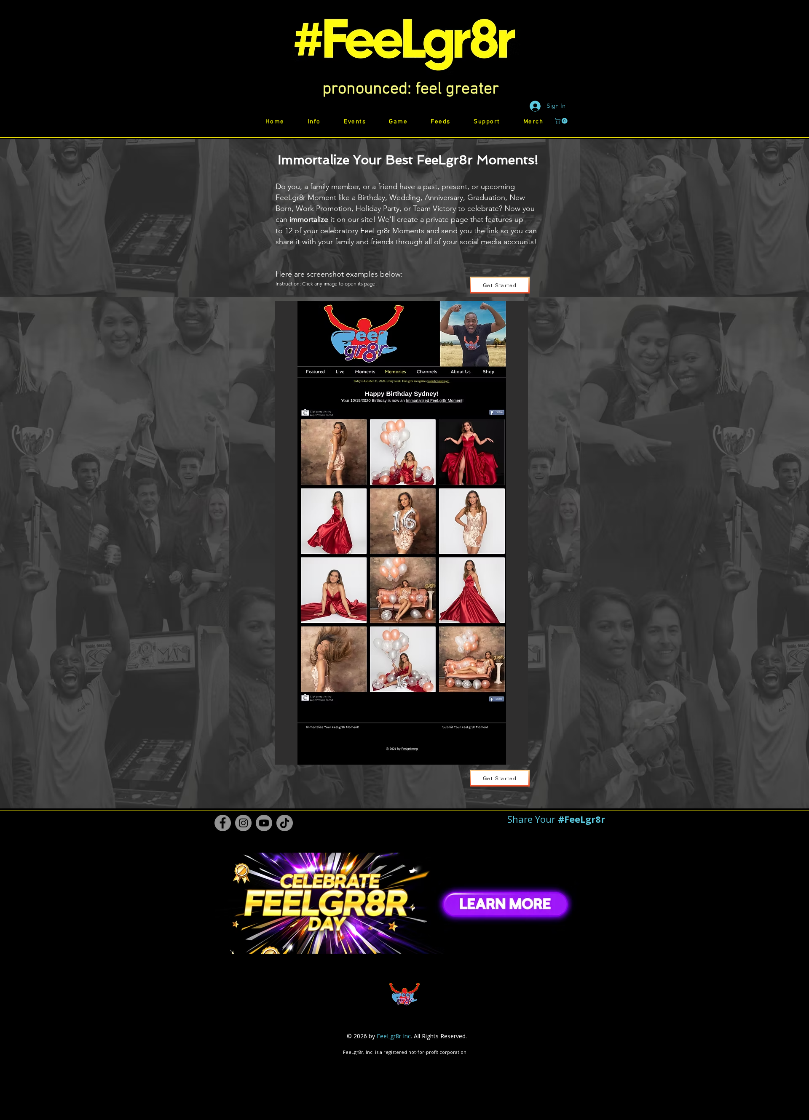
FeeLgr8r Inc (394, 1036)
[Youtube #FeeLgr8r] (264, 823)
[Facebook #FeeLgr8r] (222, 823)
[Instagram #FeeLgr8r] (243, 823)
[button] (410, 89)
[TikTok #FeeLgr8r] (284, 823)
